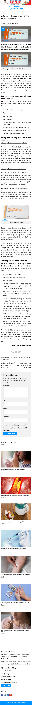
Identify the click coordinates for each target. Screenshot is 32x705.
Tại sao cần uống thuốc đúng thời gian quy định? (13, 522)
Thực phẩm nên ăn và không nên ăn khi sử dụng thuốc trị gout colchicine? (15, 603)
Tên (4, 400)
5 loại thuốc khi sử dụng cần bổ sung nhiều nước (13, 469)
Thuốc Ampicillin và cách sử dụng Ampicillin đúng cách (23, 365)
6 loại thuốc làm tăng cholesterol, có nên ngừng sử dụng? (15, 495)
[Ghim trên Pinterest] (19, 351)
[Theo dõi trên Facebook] (2, 695)
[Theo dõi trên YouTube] (10, 695)
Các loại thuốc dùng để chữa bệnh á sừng (11, 442)
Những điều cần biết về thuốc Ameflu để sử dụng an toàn (8, 365)
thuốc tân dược (23, 147)
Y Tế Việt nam (24, 654)
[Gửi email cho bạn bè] (16, 351)
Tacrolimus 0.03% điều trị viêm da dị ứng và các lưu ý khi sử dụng (15, 575)
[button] (2, 8)
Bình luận (6, 385)
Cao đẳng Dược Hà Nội (24, 79)
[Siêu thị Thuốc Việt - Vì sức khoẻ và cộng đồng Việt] (16, 8)
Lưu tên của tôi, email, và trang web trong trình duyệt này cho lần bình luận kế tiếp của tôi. (15, 427)
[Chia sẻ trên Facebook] (12, 351)
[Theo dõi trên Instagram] (5, 695)
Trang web (6, 416)
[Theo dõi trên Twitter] (7, 695)
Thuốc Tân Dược (5, 14)
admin (16, 23)
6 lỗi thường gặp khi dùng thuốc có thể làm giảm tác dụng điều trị (15, 631)
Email (5, 408)
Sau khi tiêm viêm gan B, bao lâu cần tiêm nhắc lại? (13, 548)
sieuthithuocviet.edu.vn (24, 345)
